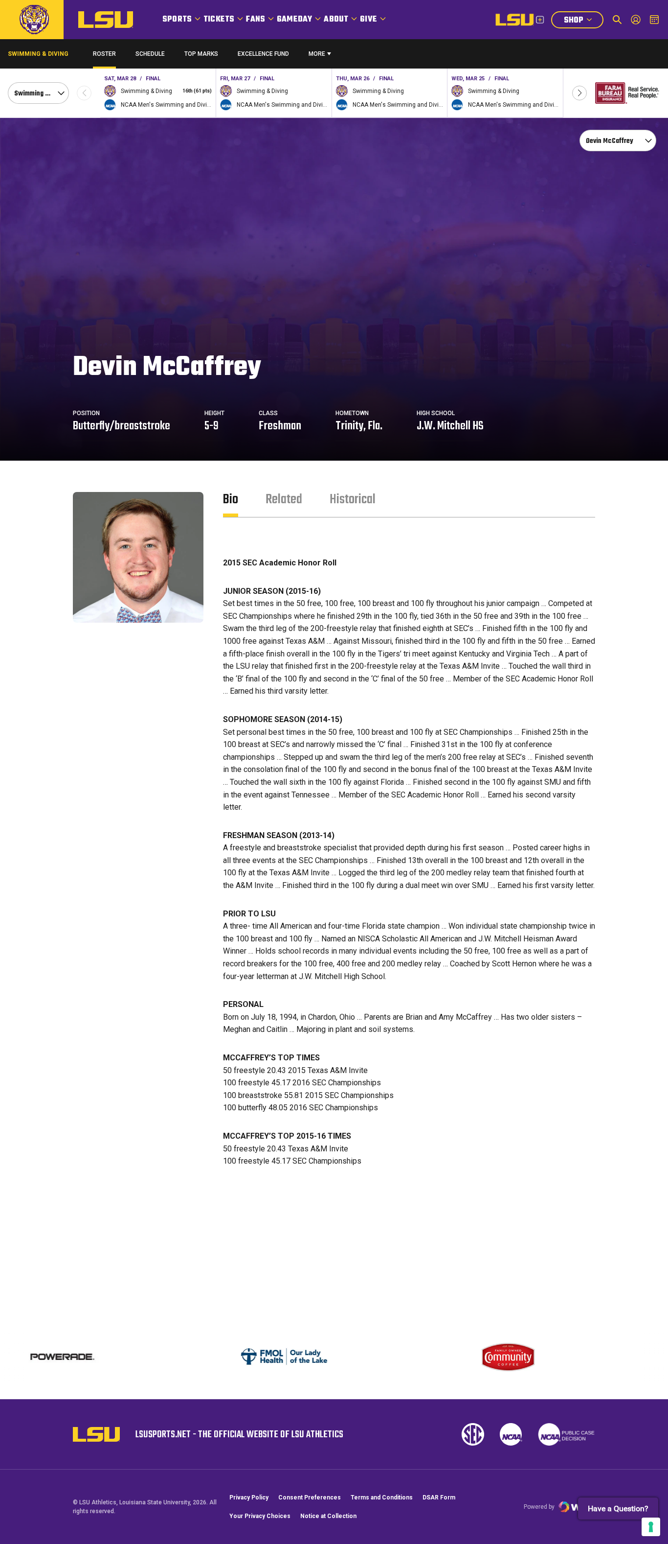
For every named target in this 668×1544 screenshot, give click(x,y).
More (317, 53)
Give (368, 19)
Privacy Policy (248, 1497)
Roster (104, 53)
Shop (583, 21)
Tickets (218, 19)
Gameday (294, 19)
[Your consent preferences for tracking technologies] (651, 1527)
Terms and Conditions (382, 1497)
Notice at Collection (328, 1516)
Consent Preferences (309, 1497)
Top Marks (201, 53)
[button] (579, 93)
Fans (255, 19)
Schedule (150, 53)
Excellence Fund (263, 56)
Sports (177, 19)
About (336, 19)
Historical (353, 499)
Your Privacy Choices (259, 1516)
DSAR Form (439, 1497)
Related (284, 499)
